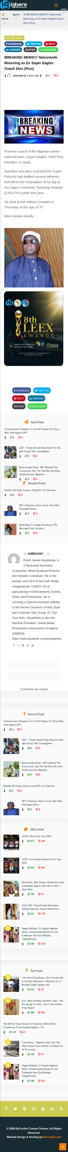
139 (42, 913)
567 (32, 913)
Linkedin (14, 49)
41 (23, 1032)
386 (32, 943)
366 (32, 1012)
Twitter (35, 44)
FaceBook (14, 44)
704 (32, 894)
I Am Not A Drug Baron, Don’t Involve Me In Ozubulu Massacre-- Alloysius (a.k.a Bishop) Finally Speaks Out (42, 981)
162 (32, 989)
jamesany (18, 75)
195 (42, 1012)
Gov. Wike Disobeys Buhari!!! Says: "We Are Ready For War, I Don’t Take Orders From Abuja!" (42, 1004)
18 (42, 894)
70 (42, 989)
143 (42, 943)
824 (32, 867)
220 (42, 841)
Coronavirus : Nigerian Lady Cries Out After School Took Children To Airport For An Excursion (42, 1046)
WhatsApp (49, 49)
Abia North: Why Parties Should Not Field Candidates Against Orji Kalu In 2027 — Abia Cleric (43, 886)
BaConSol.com (52, 1136)
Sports (16, 14)
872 (32, 841)
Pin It (51, 44)
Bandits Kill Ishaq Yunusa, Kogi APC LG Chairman (29, 490)
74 (42, 1054)
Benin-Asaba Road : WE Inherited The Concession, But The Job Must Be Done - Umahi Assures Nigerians (40, 471)
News (8, 38)
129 (14, 1032)
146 (32, 1054)
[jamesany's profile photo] (9, 75)
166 (42, 867)
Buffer (30, 49)
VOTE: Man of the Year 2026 (36, 836)
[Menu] (64, 11)
